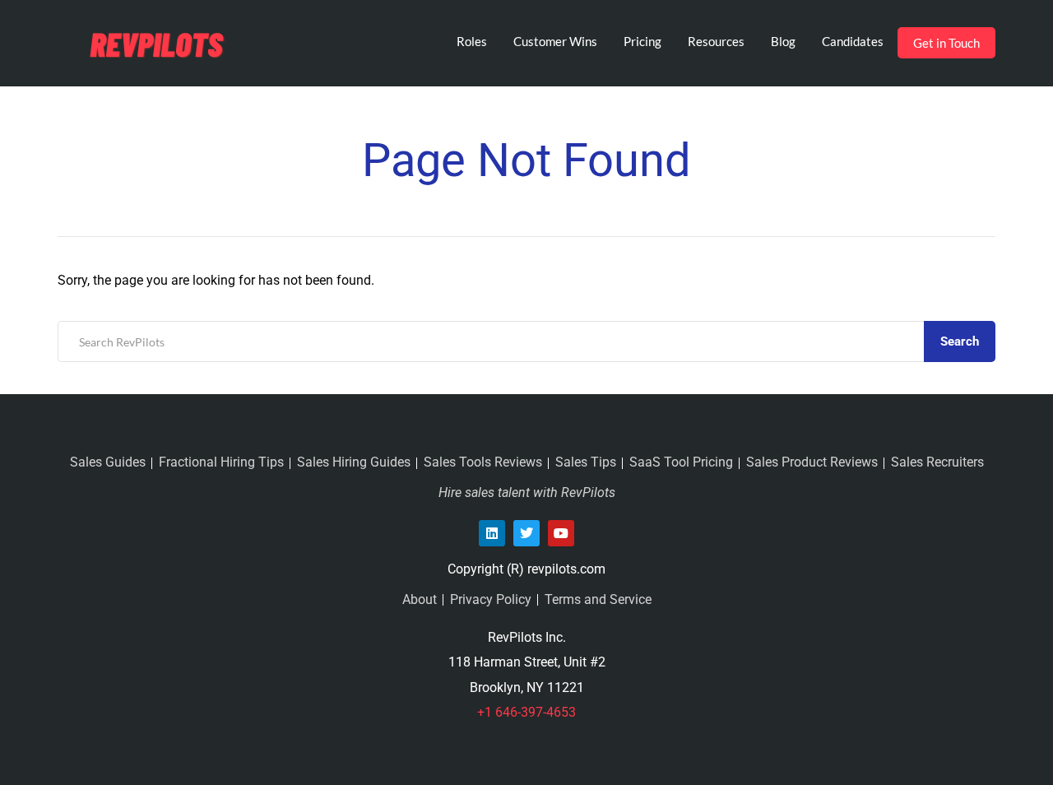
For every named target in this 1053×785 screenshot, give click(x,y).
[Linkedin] (492, 533)
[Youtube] (561, 533)
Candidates (853, 41)
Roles (472, 41)
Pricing (642, 41)
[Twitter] (526, 533)
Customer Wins (555, 41)
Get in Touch (946, 42)
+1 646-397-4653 (526, 712)
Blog (783, 41)
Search (959, 341)
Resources (716, 41)
